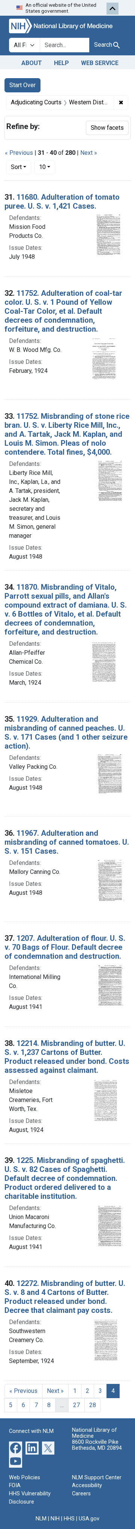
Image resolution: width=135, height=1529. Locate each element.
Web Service (99, 63)
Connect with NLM (31, 1431)
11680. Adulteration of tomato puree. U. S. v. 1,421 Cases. (62, 202)
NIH (55, 1519)
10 (47, 167)
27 (76, 1405)
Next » (88, 152)
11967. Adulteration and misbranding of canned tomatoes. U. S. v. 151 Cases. (66, 842)
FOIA (15, 1485)
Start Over (22, 85)
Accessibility (87, 1485)
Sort (16, 167)
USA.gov (89, 1519)
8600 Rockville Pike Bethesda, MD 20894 (97, 1445)
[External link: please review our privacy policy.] (15, 1447)
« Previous (19, 152)
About (31, 63)
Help (61, 63)
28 (92, 1405)
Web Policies (24, 1477)
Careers (81, 1493)
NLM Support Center (97, 1477)
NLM (41, 1519)
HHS (69, 1519)
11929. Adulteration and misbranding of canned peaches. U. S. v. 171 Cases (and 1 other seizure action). (66, 732)
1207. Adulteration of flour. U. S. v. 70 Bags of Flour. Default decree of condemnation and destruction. (64, 947)
